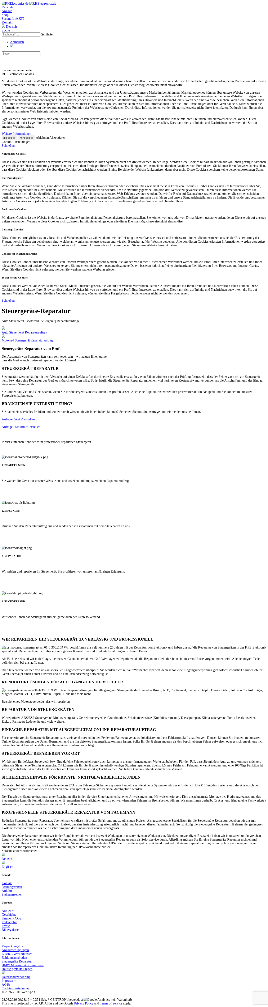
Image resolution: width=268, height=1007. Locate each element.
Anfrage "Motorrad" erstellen (21, 427)
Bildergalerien (11, 929)
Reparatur (8, 7)
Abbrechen (30, 851)
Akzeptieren (57, 137)
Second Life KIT (13, 18)
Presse (6, 926)
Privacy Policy (83, 1003)
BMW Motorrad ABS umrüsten (23, 965)
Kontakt (7, 22)
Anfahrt (7, 890)
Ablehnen (42, 137)
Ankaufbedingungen (15, 950)
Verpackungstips (12, 946)
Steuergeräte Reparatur (17, 961)
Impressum (9, 980)
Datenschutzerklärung (16, 977)
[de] (3, 973)
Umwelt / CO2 (11, 918)
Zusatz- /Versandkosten (17, 954)
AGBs (6, 984)
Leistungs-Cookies (12, 229)
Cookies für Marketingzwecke (19, 253)
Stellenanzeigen (12, 894)
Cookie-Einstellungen (16, 988)
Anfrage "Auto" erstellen (18, 419)
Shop (5, 15)
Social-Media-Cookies (15, 277)
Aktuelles (8, 911)
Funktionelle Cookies (14, 209)
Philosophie (9, 922)
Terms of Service (111, 1003)
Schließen (47, 34)
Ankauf (7, 11)
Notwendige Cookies (14, 153)
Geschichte (9, 914)
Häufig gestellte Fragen (17, 969)
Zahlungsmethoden (14, 957)
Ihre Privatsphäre (12, 177)
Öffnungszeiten (12, 887)
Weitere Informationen (16, 133)
